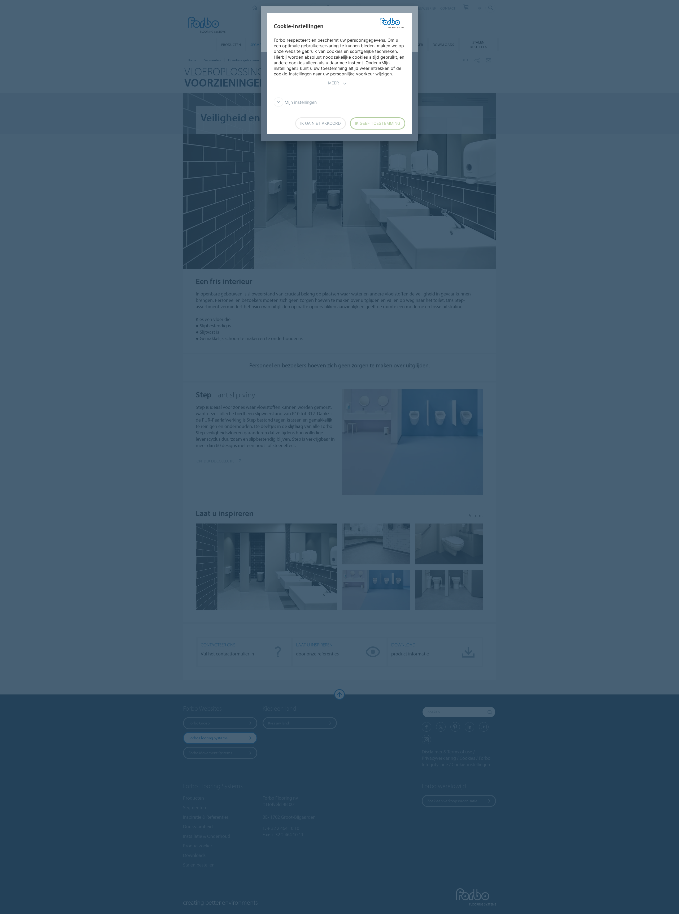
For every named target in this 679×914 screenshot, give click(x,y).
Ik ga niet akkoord (320, 123)
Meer (333, 82)
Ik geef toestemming (377, 123)
